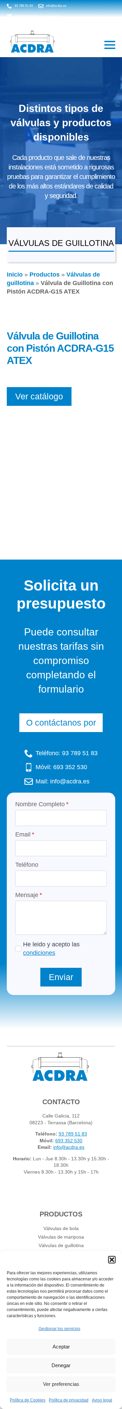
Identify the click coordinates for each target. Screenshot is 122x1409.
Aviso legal (102, 1400)
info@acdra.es (68, 1147)
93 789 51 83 (73, 1134)
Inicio (15, 274)
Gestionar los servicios (59, 1328)
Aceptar (61, 1346)
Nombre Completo (41, 804)
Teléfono (26, 865)
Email (24, 834)
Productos (44, 274)
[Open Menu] (109, 44)
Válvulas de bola (61, 1228)
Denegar (61, 1365)
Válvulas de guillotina (61, 1245)
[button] (111, 1259)
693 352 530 (68, 1140)
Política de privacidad (68, 1400)
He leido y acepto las (51, 948)
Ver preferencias (61, 1384)
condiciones (39, 952)
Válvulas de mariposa (61, 1237)
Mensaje (28, 895)
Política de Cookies (27, 1400)
